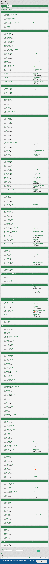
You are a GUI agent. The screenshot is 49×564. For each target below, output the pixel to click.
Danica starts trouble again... (37, 314)
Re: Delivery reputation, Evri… (38, 514)
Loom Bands (35, 476)
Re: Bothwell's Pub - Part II (37, 69)
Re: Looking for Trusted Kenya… (38, 53)
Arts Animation (7, 118)
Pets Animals (7, 138)
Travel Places (7, 150)
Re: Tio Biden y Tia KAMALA (37, 254)
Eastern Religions (8, 406)
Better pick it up (35, 279)
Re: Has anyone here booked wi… (38, 150)
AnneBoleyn (35, 407)
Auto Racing (7, 314)
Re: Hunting (35, 146)
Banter (34, 88)
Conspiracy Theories (9, 223)
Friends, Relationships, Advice (11, 49)
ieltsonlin (35, 311)
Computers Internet (9, 441)
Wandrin (35, 190)
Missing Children (8, 254)
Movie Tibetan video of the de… (38, 406)
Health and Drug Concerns (10, 491)
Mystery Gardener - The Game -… (38, 57)
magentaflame (36, 496)
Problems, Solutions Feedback (11, 22)
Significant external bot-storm (38, 22)
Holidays (6, 77)
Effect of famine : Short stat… (38, 522)
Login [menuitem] (45, 6)
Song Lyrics (7, 107)
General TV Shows (8, 88)
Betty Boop (35, 93)
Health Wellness (8, 169)
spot (34, 70)
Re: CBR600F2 (35, 306)
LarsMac (35, 62)
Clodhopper (35, 143)
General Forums (4, 209)
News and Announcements (10, 14)
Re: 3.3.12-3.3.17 (35, 26)
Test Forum (7, 26)
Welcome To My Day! (9, 65)
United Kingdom (8, 514)
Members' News (8, 37)
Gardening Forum (8, 460)
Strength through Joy (36, 491)
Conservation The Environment (11, 227)
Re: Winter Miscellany (36, 61)
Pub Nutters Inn (8, 69)
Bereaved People (8, 200)
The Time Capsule (8, 355)
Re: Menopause (35, 495)
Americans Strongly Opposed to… (38, 231)
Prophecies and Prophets (10, 414)
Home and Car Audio (9, 449)
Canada (6, 510)
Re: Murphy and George (37, 138)
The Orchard (35, 286)
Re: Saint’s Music (35, 111)
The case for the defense (37, 250)
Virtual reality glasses (36, 154)
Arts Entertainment (5, 352)
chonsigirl (35, 259)
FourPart (35, 58)
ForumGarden (4, 5)
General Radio (7, 321)
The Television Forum (9, 359)
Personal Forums (5, 159)
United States (7, 502)
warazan (29, 555)
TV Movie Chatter (5, 86)
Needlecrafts (7, 468)
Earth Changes (7, 433)
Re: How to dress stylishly (37, 177)
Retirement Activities (9, 487)
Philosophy (7, 235)
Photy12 (35, 178)
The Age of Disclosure (36, 223)
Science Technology (5, 419)
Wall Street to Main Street (10, 165)
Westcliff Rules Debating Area (7, 526)
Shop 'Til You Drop (5, 267)
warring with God (36, 204)
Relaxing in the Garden (6, 30)
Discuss (6, 533)
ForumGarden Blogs (5, 541)
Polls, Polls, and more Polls (10, 231)
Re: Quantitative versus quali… (38, 235)
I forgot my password (27, 550)
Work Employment (8, 173)
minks (34, 263)
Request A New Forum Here (11, 18)
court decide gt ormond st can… (38, 185)
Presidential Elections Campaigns (12, 336)
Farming (3, 284)
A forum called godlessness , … (38, 410)
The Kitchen (7, 472)
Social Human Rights (9, 340)
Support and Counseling (6, 194)
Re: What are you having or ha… (38, 472)
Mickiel (35, 411)
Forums (10, 5)
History (6, 215)
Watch (5, 529)
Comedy (6, 126)
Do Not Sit (34, 181)
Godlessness (7, 410)
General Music (7, 99)
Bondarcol (35, 182)
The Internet (7, 437)
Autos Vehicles (7, 122)
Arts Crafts (6, 476)
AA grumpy (35, 186)
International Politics (9, 344)
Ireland (6, 518)
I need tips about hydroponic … (38, 290)
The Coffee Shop (8, 73)
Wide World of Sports (9, 239)
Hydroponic (7, 291)
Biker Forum (7, 306)
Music (5, 130)
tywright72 (35, 469)
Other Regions (7, 522)
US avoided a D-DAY (36, 165)
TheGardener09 (36, 291)
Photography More (8, 464)
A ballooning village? (36, 142)
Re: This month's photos (37, 464)
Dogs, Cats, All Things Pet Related (8, 273)
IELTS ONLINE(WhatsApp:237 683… (39, 310)
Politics (2, 325)
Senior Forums (4, 481)
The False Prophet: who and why (38, 414)
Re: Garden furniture (36, 460)
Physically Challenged (9, 189)
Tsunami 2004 (35, 200)
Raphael (35, 280)
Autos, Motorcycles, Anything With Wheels (8, 299)
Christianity (7, 390)
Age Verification (35, 441)
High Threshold (36, 201)
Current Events (7, 211)
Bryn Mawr (35, 228)
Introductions (7, 33)
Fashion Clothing (8, 177)
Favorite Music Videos (9, 111)
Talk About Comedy (8, 367)
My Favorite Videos (5, 115)
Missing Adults (7, 258)
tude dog (35, 255)
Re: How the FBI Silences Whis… (38, 243)
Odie (34, 315)
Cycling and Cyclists (9, 302)
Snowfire (35, 477)
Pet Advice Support (8, 280)
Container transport (36, 433)
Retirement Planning (9, 483)
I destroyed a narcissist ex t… (38, 196)
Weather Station (8, 61)
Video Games (7, 154)
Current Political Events (10, 328)
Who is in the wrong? (36, 302)
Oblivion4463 (36, 415)
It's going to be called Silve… (37, 258)
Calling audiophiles (36, 449)
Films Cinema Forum (9, 92)
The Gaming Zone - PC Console (11, 371)
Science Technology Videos (10, 142)
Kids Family (7, 185)
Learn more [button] (8, 562)
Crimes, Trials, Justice (5, 248)
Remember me (33, 550)
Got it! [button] (41, 561)
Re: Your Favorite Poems (37, 379)
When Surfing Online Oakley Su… (38, 468)
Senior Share (7, 495)
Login (3, 7)
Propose (6, 537)
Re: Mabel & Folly (36, 275)
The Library (7, 363)
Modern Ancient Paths (9, 394)
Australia (6, 506)
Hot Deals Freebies (8, 269)
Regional (3, 499)
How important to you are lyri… (38, 107)
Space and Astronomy (9, 429)
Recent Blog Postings (9, 544)
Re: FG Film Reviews (36, 92)
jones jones (36, 205)
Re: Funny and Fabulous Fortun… (38, 81)
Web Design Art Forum (9, 375)
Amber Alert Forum (9, 262)
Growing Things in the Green (37, 487)
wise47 (35, 236)
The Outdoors (7, 456)
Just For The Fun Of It (9, 81)
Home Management (9, 181)
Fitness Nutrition (8, 161)
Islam (5, 398)
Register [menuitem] (47, 6)
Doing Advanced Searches (37, 543)
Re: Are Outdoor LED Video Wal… (38, 445)
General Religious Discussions (11, 386)
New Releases (7, 103)
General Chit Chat (8, 45)
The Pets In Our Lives (9, 276)
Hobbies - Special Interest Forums (8, 454)
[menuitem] (43, 6)
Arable (5, 295)
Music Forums (4, 97)
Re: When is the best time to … (38, 77)
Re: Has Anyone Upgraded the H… (38, 173)
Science (6, 421)
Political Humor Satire (9, 348)
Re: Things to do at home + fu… (38, 65)
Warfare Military (8, 332)
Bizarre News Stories (9, 219)
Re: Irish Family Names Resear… (38, 518)
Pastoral (6, 287)
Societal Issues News (9, 243)
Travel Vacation (8, 53)
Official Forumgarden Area (7, 12)
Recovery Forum (8, 196)
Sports (5, 146)
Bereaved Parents (8, 204)
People (6, 134)
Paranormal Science (9, 425)
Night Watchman (36, 232)
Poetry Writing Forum (9, 379)
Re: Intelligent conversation (37, 437)
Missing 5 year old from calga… (38, 262)
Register (7, 7)
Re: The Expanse (35, 73)
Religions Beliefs (4, 383)
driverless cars (35, 189)
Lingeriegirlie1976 (36, 197)
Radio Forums (4, 319)
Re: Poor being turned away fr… (38, 169)
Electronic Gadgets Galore (10, 445)
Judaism (6, 402)
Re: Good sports (35, 239)
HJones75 (35, 155)
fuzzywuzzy (35, 322)
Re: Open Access (35, 227)
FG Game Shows (8, 57)
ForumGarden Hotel (9, 41)
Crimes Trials (7, 250)
